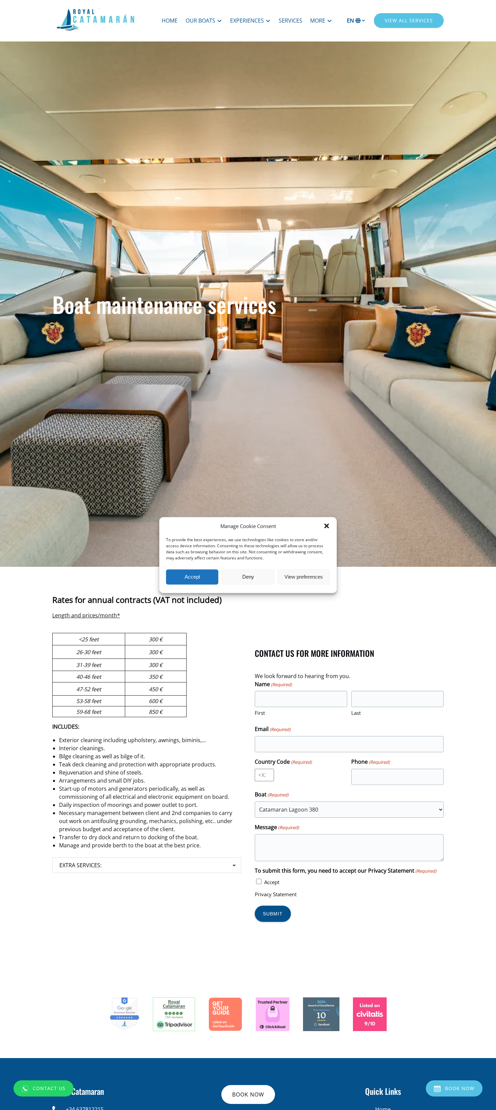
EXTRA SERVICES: (80, 865)
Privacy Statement (276, 894)
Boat (271, 794)
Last (356, 712)
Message (277, 827)
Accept (192, 577)
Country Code (283, 761)
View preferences (303, 577)
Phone (370, 761)
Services (290, 20)
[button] (326, 526)
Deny (248, 577)
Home (169, 20)
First (260, 712)
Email (273, 729)
